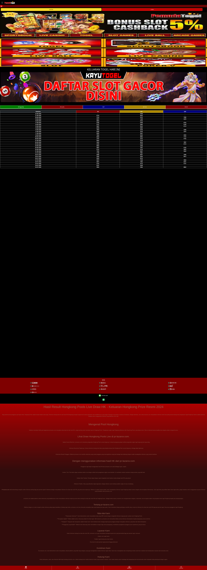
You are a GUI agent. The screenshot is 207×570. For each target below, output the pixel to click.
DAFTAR (51, 9)
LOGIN (152, 9)
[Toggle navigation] (2, 3)
